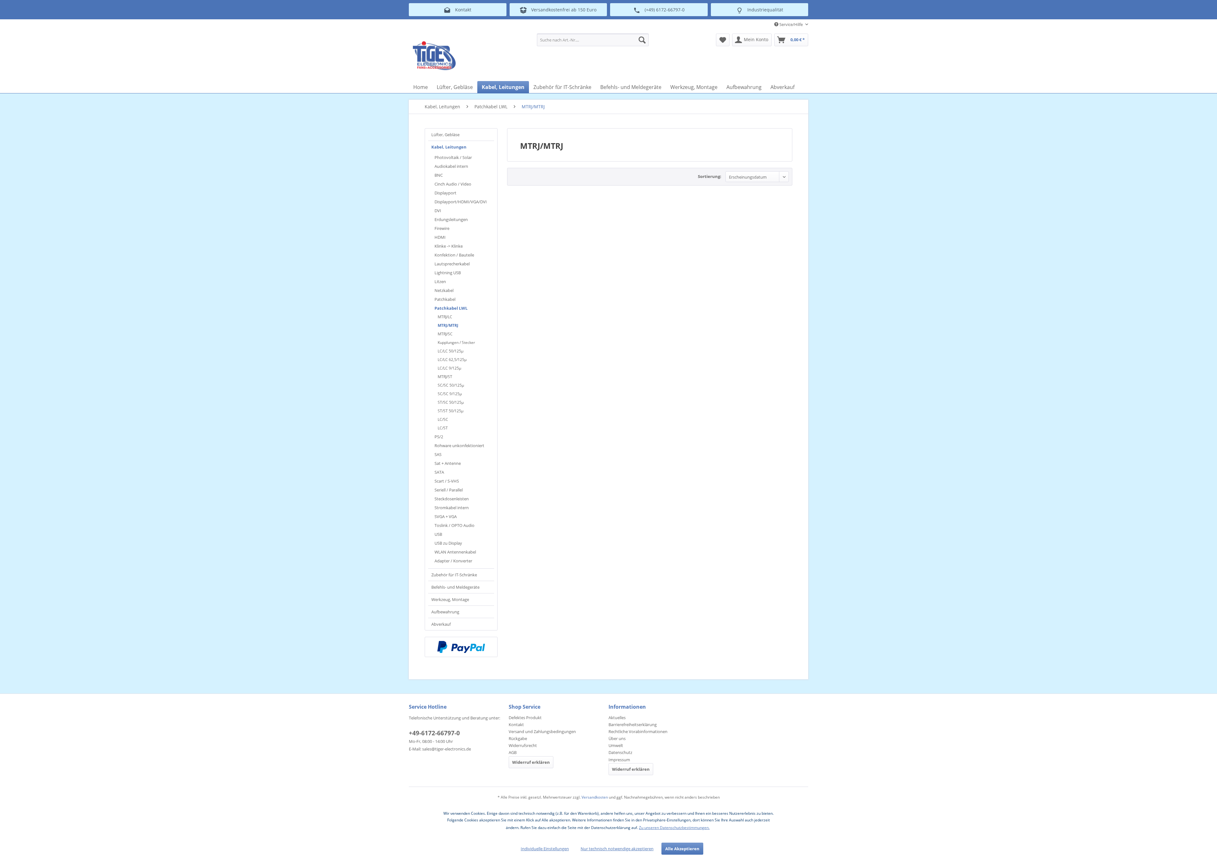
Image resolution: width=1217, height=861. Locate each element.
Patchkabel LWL (451, 308)
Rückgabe (518, 738)
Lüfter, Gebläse (445, 134)
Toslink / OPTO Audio (454, 525)
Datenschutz (620, 752)
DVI (438, 210)
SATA (439, 472)
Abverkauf (441, 624)
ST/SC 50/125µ (451, 402)
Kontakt (516, 724)
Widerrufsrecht (523, 745)
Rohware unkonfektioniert (459, 445)
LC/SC (443, 419)
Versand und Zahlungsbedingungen (542, 731)
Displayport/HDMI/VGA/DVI (461, 202)
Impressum (619, 760)
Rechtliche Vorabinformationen (637, 731)
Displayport (445, 193)
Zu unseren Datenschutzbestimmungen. (674, 827)
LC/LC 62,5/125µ (452, 359)
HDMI (440, 237)
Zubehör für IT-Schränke (454, 575)
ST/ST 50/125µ (450, 411)
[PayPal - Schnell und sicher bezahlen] (461, 647)
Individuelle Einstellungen (545, 849)
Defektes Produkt (525, 717)
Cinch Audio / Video (453, 184)
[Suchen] (642, 40)
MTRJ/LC (445, 317)
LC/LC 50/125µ (450, 351)
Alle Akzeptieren (682, 849)
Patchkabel (445, 299)
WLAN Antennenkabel (455, 552)
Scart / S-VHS (447, 481)
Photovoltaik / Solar (453, 157)
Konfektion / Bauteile (454, 255)
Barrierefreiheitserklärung (632, 724)
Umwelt (615, 745)
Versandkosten (595, 797)
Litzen (440, 281)
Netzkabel (444, 290)
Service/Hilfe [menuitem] (791, 24)
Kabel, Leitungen (449, 147)
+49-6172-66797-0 (434, 733)
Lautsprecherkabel (452, 264)
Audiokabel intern (451, 166)
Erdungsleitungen (451, 219)
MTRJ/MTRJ (448, 325)
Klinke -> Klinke (449, 246)
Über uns (617, 738)
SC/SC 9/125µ (450, 393)
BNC (439, 175)
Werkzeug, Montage (450, 599)
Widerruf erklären (531, 762)
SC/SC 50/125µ (451, 385)
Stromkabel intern (452, 507)
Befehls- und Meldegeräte (455, 587)
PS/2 (439, 437)
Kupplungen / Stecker (456, 342)
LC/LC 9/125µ (449, 368)
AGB (513, 752)
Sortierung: (709, 176)
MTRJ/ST (445, 376)
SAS (438, 454)
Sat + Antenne (448, 463)
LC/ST (443, 428)
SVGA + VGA (446, 516)
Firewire (442, 228)
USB (438, 534)
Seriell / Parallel (449, 490)
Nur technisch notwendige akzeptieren (617, 849)
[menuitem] (593, 40)
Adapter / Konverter (453, 561)
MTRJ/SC (445, 334)
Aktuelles (617, 717)
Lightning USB (448, 272)
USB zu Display (448, 543)
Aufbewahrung (445, 612)
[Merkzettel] (723, 40)
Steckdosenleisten (452, 499)
